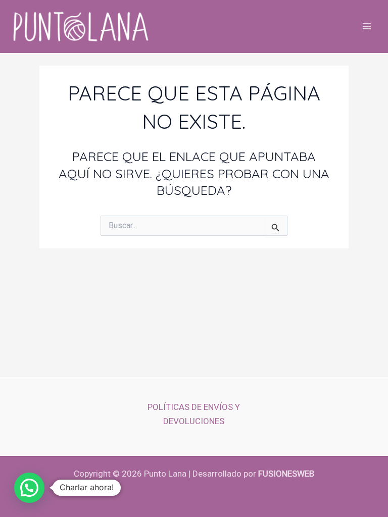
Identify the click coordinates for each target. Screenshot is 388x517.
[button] (29, 488)
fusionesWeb (286, 474)
